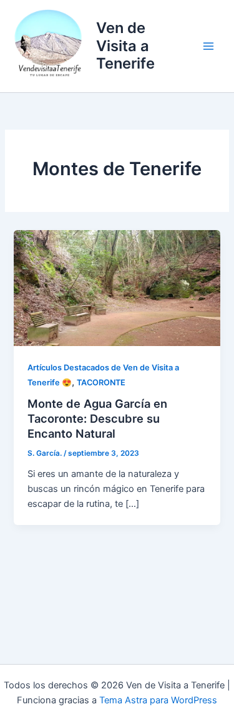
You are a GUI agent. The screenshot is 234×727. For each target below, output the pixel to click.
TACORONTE (101, 382)
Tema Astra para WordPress (158, 700)
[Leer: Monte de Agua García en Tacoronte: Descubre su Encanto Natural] (117, 287)
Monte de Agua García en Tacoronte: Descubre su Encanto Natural (97, 418)
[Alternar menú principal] (208, 46)
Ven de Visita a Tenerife (125, 45)
